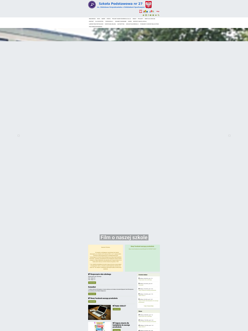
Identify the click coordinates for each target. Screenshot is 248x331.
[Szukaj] (158, 15)
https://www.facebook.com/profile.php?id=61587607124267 (142, 249)
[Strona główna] (143, 15)
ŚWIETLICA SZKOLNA (150, 18)
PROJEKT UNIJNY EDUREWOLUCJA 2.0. (121, 18)
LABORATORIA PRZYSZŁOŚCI (96, 24)
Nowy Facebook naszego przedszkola (147, 290)
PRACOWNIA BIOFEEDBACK (95, 26)
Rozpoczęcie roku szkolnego (145, 279)
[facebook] (148, 15)
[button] (18, 135)
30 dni (152, 306)
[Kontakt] (153, 15)
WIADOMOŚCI (92, 18)
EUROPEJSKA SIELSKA (110, 24)
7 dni (145, 306)
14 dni (148, 306)
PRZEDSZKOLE (109, 21)
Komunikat (141, 285)
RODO (98, 18)
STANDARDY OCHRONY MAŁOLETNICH (149, 24)
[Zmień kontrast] (155, 15)
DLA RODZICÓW (99, 21)
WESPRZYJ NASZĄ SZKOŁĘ (139, 21)
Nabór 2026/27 (142, 295)
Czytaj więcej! (92, 282)
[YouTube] (150, 15)
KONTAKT (91, 21)
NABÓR (103, 18)
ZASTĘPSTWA (120, 24)
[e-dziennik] (146, 15)
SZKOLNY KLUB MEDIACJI (132, 24)
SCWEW (130, 21)
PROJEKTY (140, 18)
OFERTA (109, 18)
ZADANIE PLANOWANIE (120, 21)
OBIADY (134, 18)
